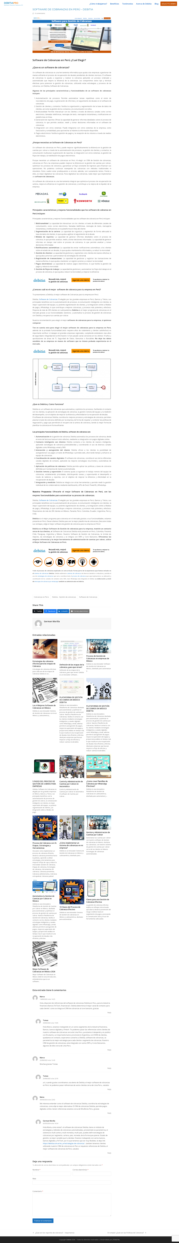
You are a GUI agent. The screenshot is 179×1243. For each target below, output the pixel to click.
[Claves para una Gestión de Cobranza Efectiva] (98, 888)
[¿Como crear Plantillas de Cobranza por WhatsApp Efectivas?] (98, 766)
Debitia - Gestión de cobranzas (64, 597)
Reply (109, 1012)
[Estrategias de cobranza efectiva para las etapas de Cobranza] (45, 648)
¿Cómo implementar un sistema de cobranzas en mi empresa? (71, 845)
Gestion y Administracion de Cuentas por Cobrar (98, 833)
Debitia (68, 1240)
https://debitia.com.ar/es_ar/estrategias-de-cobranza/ (64, 1143)
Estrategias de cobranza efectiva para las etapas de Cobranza (44, 663)
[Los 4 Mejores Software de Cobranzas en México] (45, 690)
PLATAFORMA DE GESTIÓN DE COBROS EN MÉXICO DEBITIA (71, 699)
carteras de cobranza (74, 573)
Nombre (36, 1170)
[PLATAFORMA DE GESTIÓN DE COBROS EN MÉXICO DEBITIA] (71, 686)
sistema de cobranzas (41, 573)
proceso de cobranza (79, 576)
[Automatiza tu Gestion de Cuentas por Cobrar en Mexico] (45, 886)
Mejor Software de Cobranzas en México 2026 (44, 970)
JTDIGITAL (116, 1240)
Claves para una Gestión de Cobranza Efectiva (97, 900)
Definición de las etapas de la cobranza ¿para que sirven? (71, 666)
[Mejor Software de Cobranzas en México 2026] (45, 954)
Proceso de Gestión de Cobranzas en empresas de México (97, 658)
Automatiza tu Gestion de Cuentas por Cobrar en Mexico (43, 898)
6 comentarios (40, 13)
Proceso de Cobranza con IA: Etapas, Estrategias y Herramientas (45, 845)
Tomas (45, 1020)
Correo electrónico (80, 1170)
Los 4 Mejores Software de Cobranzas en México (44, 706)
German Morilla (52, 621)
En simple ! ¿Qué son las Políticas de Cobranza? (126, 1233)
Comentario (38, 1191)
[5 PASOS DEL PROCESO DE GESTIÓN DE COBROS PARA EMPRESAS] (45, 766)
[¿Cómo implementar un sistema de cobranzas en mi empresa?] (71, 827)
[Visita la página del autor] (38, 623)
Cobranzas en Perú (41, 597)
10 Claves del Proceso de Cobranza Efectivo (69, 908)
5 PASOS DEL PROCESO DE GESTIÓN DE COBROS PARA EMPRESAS (44, 783)
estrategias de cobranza (45, 576)
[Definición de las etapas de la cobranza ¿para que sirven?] (71, 650)
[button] (38, 611)
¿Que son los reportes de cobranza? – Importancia (53, 1233)
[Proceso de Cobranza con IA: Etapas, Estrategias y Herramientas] (45, 827)
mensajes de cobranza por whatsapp (46, 581)
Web (34, 1179)
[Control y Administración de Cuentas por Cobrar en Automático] (71, 766)
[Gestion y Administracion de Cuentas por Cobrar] (98, 822)
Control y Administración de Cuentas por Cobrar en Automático (71, 784)
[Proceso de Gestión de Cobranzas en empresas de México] (98, 646)
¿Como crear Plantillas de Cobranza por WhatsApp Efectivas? (97, 783)
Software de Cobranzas (48, 299)
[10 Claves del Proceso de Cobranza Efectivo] (71, 892)
